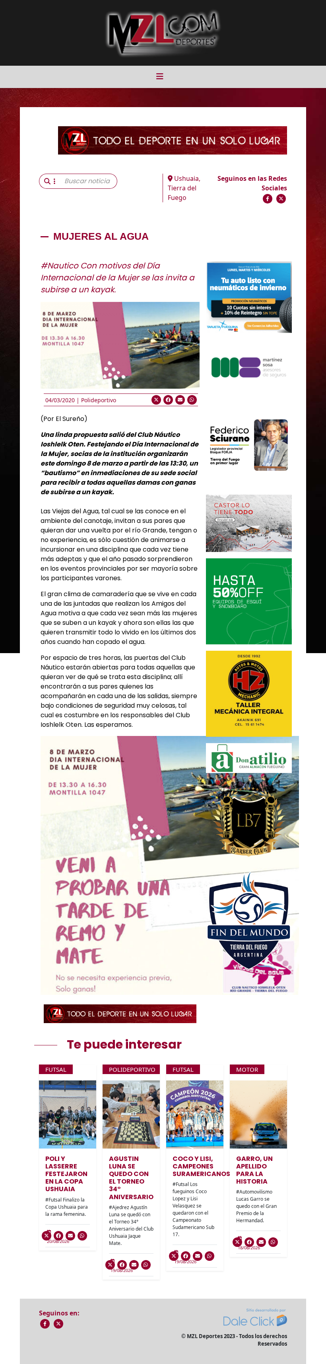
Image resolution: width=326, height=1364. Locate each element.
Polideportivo (98, 400)
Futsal (55, 1069)
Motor (247, 1069)
